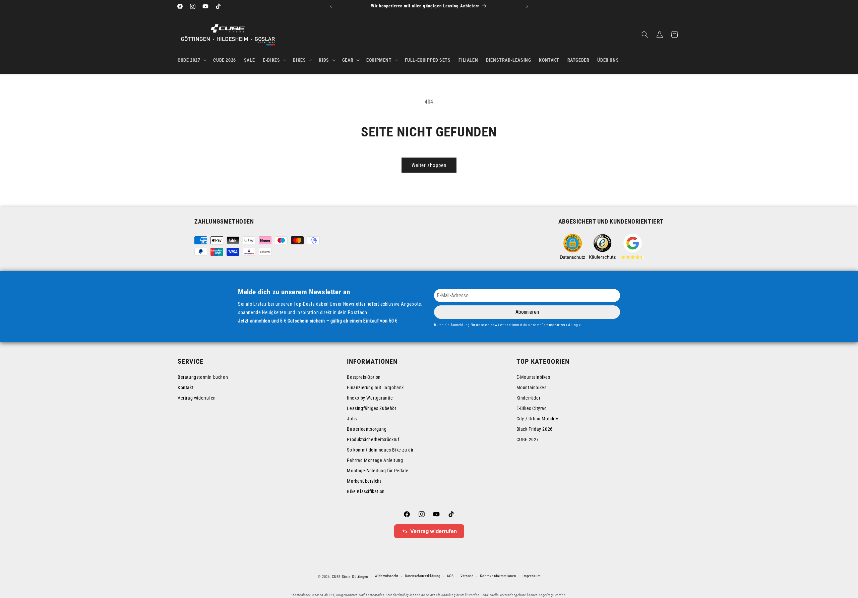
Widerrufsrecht (387, 576)
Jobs (352, 418)
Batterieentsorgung (366, 429)
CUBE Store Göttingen (350, 577)
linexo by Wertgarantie (370, 398)
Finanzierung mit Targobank (375, 387)
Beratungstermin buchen (203, 377)
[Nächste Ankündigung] (527, 6)
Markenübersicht (364, 481)
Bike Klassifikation (365, 491)
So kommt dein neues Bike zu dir (380, 450)
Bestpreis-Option (364, 377)
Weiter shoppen (429, 165)
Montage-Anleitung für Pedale (377, 470)
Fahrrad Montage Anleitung (375, 460)
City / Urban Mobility (537, 418)
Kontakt (185, 387)
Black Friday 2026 (534, 429)
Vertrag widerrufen (197, 398)
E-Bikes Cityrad (531, 408)
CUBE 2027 (527, 439)
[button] (191, 60)
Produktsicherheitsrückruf (373, 439)
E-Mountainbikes (533, 377)
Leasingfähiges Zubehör (371, 408)
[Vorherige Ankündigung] (330, 6)
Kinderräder (528, 398)
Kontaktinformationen (498, 576)
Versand (467, 576)
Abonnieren (527, 312)
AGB (450, 576)
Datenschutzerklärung (422, 576)
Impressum (531, 576)
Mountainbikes (531, 387)
